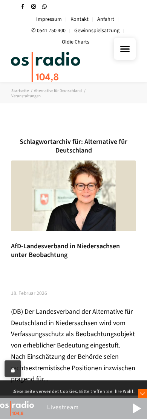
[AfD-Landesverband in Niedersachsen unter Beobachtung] (73, 195)
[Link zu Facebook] (22, 6)
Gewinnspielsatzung (96, 30)
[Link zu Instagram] (33, 6)
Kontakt (79, 19)
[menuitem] (49, 19)
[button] (137, 408)
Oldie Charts (75, 42)
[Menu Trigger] (125, 49)
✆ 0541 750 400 (48, 30)
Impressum (49, 19)
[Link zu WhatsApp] (44, 6)
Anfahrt (105, 19)
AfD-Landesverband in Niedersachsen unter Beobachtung (65, 250)
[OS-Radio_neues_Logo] (61, 66)
